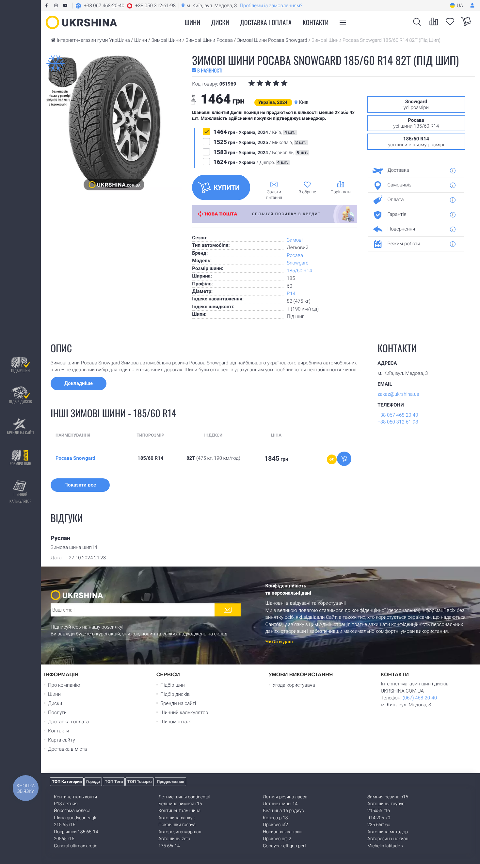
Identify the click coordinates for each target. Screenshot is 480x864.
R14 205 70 (378, 818)
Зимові (294, 240)
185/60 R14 (299, 271)
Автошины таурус (386, 804)
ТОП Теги (114, 781)
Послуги (57, 712)
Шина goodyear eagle (75, 818)
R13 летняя (66, 804)
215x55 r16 (378, 810)
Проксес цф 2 (277, 838)
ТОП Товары (139, 781)
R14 (291, 293)
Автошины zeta (174, 838)
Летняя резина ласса (285, 797)
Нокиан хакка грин (282, 832)
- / (254, 132)
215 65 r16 (64, 824)
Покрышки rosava (177, 824)
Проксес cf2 (275, 824)
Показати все (80, 485)
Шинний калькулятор (20, 498)
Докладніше (78, 383)
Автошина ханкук (176, 818)
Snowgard (297, 263)
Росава (295, 255)
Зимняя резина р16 (387, 797)
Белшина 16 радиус (283, 810)
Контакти (316, 22)
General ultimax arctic (75, 846)
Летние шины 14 (280, 804)
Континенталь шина (179, 810)
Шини (54, 694)
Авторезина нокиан (387, 838)
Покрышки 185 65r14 (76, 832)
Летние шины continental (184, 797)
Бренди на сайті (20, 433)
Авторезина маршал (179, 832)
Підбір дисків (20, 402)
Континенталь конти (75, 797)
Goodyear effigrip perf (284, 846)
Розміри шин (20, 464)
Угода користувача (294, 685)
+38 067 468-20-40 (397, 415)
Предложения (170, 781)
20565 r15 (64, 838)
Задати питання (274, 195)
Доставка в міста (67, 749)
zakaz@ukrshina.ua (398, 394)
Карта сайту (61, 740)
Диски (220, 22)
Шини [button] (192, 22)
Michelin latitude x (385, 846)
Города (93, 781)
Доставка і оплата (266, 22)
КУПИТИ (227, 187)
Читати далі (279, 642)
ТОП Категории (67, 781)
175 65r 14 (169, 846)
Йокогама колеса (72, 810)
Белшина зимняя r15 (180, 804)
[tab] (413, 170)
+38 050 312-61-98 (397, 422)
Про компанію (64, 685)
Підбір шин (20, 371)
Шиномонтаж (175, 722)
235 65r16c (378, 824)
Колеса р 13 (275, 818)
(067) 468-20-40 (420, 698)
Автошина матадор (387, 832)
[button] (125, 5)
